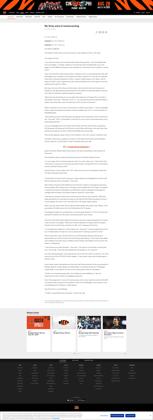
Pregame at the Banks (98, 375)
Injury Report (20, 378)
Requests (132, 375)
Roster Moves (35, 378)
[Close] (150, 415)
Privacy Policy (56, 418)
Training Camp (20, 386)
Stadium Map (98, 383)
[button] (74, 353)
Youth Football (132, 378)
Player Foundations (132, 373)
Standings (81, 378)
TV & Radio (81, 370)
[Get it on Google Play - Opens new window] (81, 401)
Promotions (81, 380)
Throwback (66, 375)
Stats (20, 375)
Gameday (66, 370)
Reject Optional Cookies (117, 415)
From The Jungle (51, 370)
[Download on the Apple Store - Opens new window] (71, 400)
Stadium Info (98, 367)
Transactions (20, 383)
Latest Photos (66, 367)
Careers (20, 391)
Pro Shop (98, 378)
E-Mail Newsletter (35, 373)
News (132, 367)
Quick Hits (35, 380)
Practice (66, 373)
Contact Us (20, 388)
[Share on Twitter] (99, 33)
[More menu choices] (46, 12)
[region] (76, 415)
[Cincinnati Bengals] (76, 407)
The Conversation (35, 383)
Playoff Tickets (116, 373)
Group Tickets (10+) (115, 378)
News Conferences (51, 375)
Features (51, 386)
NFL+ (81, 383)
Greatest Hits (51, 388)
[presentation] (125, 354)
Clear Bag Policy (98, 380)
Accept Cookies (130, 415)
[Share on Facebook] (96, 33)
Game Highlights (50, 373)
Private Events (98, 388)
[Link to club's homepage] (4, 12)
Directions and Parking (98, 386)
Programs (132, 370)
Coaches (20, 373)
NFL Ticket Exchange (81, 375)
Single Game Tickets (115, 370)
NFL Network (51, 391)
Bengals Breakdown (51, 383)
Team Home (20, 367)
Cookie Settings (104, 415)
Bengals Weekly (50, 380)
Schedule (81, 367)
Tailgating (98, 373)
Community (34, 375)
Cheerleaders (66, 383)
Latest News (34, 367)
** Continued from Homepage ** (78, 147)
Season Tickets (115, 367)
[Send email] (103, 33)
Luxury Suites (116, 375)
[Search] (134, 12)
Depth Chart (20, 380)
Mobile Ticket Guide (115, 380)
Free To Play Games (81, 373)
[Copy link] (106, 32)
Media (35, 370)
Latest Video (50, 367)
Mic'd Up (51, 378)
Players (20, 370)
